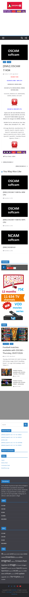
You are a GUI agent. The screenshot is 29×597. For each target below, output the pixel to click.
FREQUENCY (5, 343)
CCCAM (3, 505)
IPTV (17, 565)
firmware (19, 561)
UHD (16, 573)
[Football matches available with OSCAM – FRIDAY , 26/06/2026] (6, 383)
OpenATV (4, 568)
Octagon (24, 565)
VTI (9, 577)
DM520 (15, 554)
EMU (4, 62)
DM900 (25, 554)
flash (25, 561)
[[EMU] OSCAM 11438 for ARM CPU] (14, 176)
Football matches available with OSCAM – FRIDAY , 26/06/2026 (19, 382)
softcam (8, 573)
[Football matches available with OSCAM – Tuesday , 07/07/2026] (6, 373)
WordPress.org (5, 468)
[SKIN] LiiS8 (4, 440)
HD (8, 565)
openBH (9, 568)
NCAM (3, 512)
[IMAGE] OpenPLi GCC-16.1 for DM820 (11, 434)
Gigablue (4, 565)
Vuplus (17, 576)
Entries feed (4, 463)
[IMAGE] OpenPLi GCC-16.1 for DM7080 (11, 442)
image (13, 564)
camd (11, 554)
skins (2, 574)
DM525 (18, 554)
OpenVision (5, 571)
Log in (3, 460)
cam (8, 554)
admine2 (16, 74)
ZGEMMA (3, 579)
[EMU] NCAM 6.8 (9, 247)
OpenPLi (19, 568)
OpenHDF (14, 568)
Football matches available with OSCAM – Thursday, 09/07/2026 (13, 350)
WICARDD (3, 519)
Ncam (19, 565)
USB (7, 577)
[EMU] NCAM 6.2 (21, 166)
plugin (19, 571)
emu (20, 557)
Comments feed (5, 465)
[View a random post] (26, 38)
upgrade (3, 577)
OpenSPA (25, 568)
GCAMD (3, 515)
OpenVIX (11, 571)
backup (5, 554)
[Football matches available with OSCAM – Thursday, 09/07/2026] (14, 334)
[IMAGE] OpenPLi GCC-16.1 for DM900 (11, 445)
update (21, 573)
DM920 (3, 557)
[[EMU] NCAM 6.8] (14, 232)
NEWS (11, 343)
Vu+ (12, 576)
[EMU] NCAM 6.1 (8, 162)
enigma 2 (13, 561)
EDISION (17, 557)
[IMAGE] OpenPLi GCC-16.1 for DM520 (11, 437)
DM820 (21, 554)
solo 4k (13, 573)
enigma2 (6, 560)
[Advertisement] (14, 25)
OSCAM (8, 62)
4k (2, 554)
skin (25, 571)
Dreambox (10, 557)
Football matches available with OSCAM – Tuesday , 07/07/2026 (19, 372)
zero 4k (22, 577)
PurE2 (22, 571)
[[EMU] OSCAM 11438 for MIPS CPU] (14, 204)
